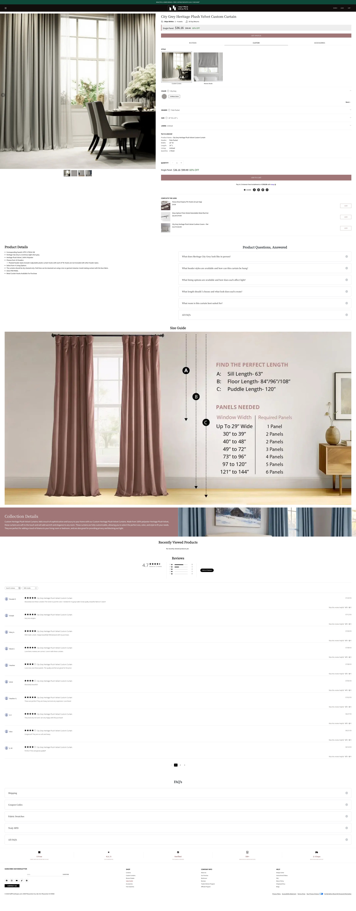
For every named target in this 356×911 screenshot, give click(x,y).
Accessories (319, 43)
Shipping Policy (280, 884)
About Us (203, 872)
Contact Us (12, 886)
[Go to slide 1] (67, 173)
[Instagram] (258, 189)
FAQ (277, 878)
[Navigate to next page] (184, 765)
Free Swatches (130, 886)
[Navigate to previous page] (171, 765)
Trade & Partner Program (208, 884)
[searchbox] (11, 588)
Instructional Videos (282, 875)
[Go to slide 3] (81, 173)
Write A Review (207, 570)
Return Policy (280, 881)
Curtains (128, 872)
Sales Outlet (129, 881)
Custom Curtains (130, 875)
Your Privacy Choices (313, 894)
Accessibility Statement (289, 894)
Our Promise (204, 875)
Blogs (277, 886)
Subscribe (66, 874)
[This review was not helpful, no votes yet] (349, 607)
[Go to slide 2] (74, 173)
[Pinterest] (262, 189)
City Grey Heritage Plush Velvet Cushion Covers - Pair (190, 224)
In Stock (192, 43)
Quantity (164, 163)
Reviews (203, 881)
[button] (6, 8)
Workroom (204, 878)
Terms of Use (301, 894)
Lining (167, 126)
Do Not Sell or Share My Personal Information (337, 894)
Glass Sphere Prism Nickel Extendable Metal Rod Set (190, 213)
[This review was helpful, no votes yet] (346, 607)
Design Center (280, 872)
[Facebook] (254, 189)
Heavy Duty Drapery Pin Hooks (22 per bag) (187, 202)
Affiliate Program (206, 886)
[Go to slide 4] (88, 173)
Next (347, 102)
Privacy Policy (276, 894)
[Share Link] (267, 189)
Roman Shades (130, 878)
